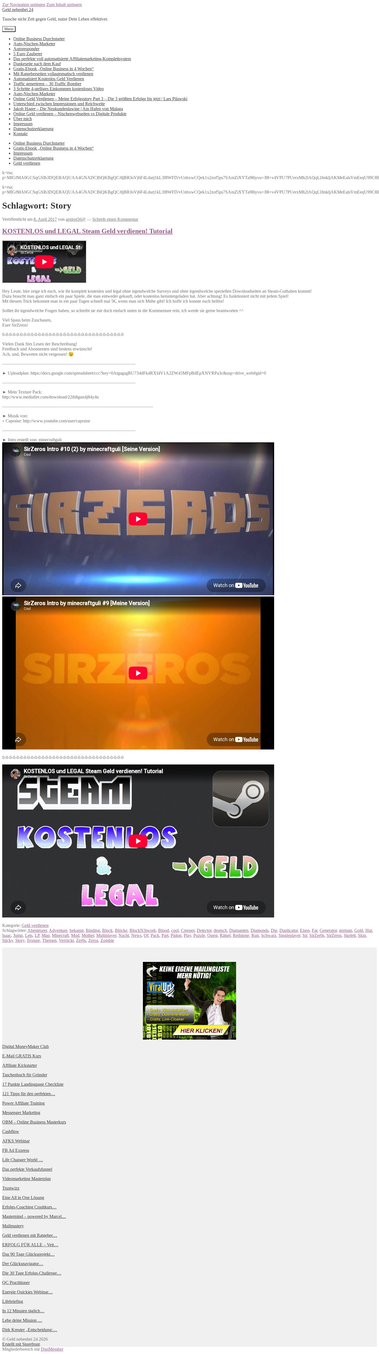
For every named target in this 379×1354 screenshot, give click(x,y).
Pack (155, 935)
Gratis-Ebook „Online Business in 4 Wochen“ (53, 68)
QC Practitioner (16, 1282)
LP (37, 935)
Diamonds (260, 930)
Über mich (22, 118)
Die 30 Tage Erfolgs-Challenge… (31, 1273)
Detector (204, 930)
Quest (212, 935)
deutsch (220, 930)
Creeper (187, 930)
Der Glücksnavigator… (22, 1263)
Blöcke (121, 930)
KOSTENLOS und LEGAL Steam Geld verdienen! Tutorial (87, 231)
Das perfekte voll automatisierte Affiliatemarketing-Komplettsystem (72, 58)
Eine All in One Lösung (23, 1197)
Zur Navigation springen (23, 4)
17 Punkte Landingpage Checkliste (33, 1084)
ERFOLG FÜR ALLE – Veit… (30, 1244)
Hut (368, 930)
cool (175, 930)
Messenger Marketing (21, 1112)
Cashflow (10, 1131)
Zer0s (81, 940)
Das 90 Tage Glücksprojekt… (28, 1254)
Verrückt (66, 940)
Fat (314, 930)
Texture (33, 940)
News (136, 935)
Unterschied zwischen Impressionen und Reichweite (59, 103)
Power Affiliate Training (23, 1103)
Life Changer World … (22, 1159)
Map (46, 935)
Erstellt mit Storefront (21, 1344)
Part (164, 935)
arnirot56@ (76, 219)
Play (187, 935)
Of (146, 935)
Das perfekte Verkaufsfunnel (27, 1169)
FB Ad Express (15, 1150)
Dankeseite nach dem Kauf (37, 63)
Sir (304, 935)
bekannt (77, 930)
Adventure (58, 930)
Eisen (305, 930)
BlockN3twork (143, 930)
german (345, 930)
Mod (75, 935)
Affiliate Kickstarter (19, 1065)
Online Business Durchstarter (39, 38)
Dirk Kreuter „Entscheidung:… (29, 1329)
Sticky (7, 940)
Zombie (107, 940)
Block (107, 930)
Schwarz (268, 935)
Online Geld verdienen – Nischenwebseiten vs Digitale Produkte (70, 113)
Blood (163, 930)
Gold (358, 930)
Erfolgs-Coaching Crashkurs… (29, 1207)
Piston (176, 935)
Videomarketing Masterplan (26, 1178)
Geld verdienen (26, 163)
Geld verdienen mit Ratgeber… (29, 1235)
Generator (328, 930)
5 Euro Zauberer (27, 53)
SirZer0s (316, 935)
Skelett (350, 935)
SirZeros (334, 935)
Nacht (123, 935)
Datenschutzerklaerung (33, 128)
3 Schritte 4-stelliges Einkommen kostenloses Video (58, 88)
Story (19, 940)
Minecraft (60, 935)
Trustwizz (10, 1188)
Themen (49, 940)
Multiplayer (106, 935)
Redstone (241, 935)
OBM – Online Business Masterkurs (34, 1122)
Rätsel (225, 935)
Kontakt (20, 133)
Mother (88, 935)
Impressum (22, 123)
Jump (18, 935)
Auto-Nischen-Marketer (34, 43)
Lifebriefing (12, 1301)
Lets (28, 935)
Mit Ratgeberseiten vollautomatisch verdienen (53, 73)
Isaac (6, 935)
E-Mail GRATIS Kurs (21, 1056)
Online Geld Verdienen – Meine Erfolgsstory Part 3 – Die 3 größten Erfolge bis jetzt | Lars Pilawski (100, 98)
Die (274, 930)
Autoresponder (26, 48)
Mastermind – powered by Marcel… (34, 1216)
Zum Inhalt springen (64, 4)
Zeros (93, 940)
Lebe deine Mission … (22, 1320)
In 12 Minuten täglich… (23, 1310)
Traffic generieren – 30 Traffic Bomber (47, 83)
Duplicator (288, 930)
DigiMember (52, 1349)
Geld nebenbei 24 (17, 9)
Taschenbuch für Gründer (24, 1074)
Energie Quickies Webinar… (27, 1292)
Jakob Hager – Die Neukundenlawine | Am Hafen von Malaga (68, 108)
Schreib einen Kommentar (115, 219)
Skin (362, 935)
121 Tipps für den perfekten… (28, 1093)
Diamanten (238, 930)
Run (255, 935)
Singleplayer (289, 935)
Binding (93, 930)
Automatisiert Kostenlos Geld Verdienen (48, 78)
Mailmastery (13, 1225)
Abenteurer (37, 930)
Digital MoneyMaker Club (25, 1046)
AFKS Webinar (16, 1141)
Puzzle (199, 935)
